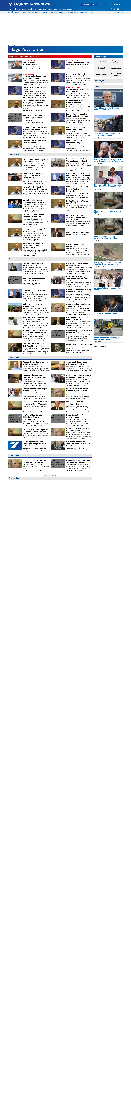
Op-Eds (10, 12)
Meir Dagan (101, 62)
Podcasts (45, 12)
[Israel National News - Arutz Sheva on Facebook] (111, 9)
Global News (42, 9)
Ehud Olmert (101, 74)
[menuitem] (10, 9)
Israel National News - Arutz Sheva (24, 5)
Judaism (17, 12)
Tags (22, 45)
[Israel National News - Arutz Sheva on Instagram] (114, 9)
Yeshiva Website (72, 12)
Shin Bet (101, 68)
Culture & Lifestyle (34, 12)
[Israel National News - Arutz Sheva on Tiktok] (121, 9)
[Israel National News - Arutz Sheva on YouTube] (118, 9)
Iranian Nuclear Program (116, 74)
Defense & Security (65, 9)
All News (17, 9)
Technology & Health (58, 12)
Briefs (24, 9)
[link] (108, 110)
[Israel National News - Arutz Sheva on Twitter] (108, 9)
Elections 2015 (116, 68)
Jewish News (52, 9)
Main (10, 9)
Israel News (32, 9)
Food (24, 12)
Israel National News (14, 45)
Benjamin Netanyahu (116, 62)
